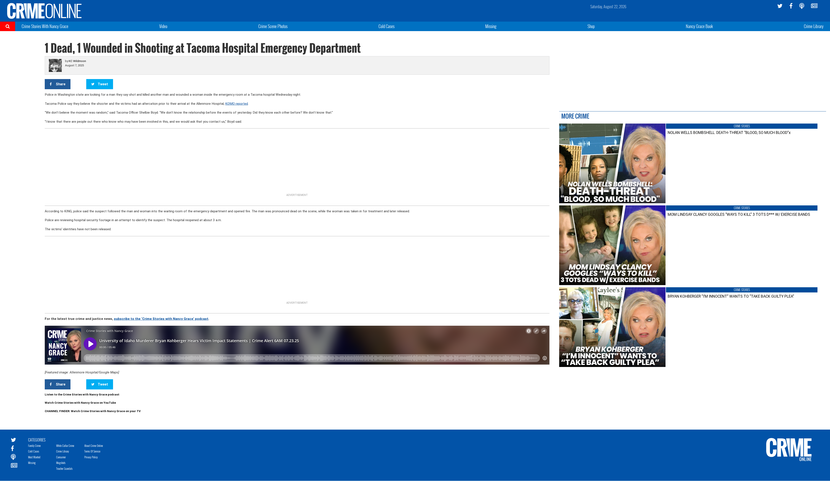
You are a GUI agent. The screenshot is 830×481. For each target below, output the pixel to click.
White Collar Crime (65, 445)
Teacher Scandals (64, 468)
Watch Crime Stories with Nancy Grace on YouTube (80, 402)
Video (163, 26)
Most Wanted (34, 457)
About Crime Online (93, 445)
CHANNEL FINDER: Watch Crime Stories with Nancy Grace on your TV (93, 411)
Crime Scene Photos (272, 26)
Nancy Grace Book (699, 26)
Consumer (61, 457)
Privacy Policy (91, 457)
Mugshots (60, 462)
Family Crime (34, 445)
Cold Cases (386, 26)
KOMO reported (236, 104)
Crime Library (814, 26)
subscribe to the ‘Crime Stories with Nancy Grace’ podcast (161, 319)
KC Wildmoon (77, 61)
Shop (591, 26)
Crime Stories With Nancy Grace (45, 26)
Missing (490, 26)
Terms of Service (92, 451)
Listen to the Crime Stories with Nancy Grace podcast (82, 394)
